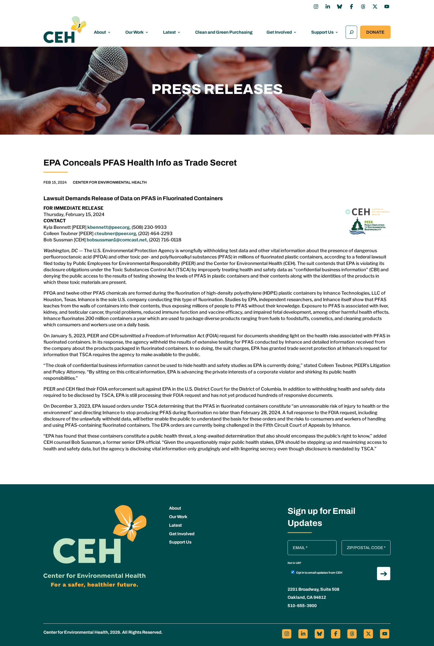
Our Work (134, 32)
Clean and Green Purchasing (223, 32)
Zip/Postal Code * (359, 542)
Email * (296, 542)
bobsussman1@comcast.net (117, 239)
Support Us (322, 32)
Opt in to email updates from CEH (319, 572)
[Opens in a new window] (316, 6)
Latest (169, 32)
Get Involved (279, 32)
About (100, 32)
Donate (375, 32)
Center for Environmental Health (110, 182)
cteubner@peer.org (115, 233)
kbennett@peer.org (108, 227)
